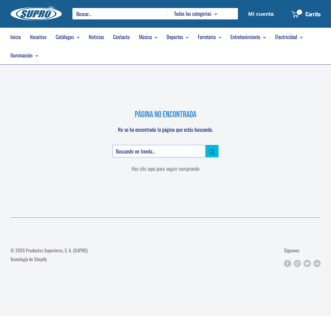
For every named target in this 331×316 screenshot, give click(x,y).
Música (145, 37)
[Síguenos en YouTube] (307, 263)
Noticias (96, 37)
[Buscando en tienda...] (212, 151)
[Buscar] (231, 13)
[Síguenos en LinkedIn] (317, 263)
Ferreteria (207, 37)
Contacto (121, 37)
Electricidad (286, 37)
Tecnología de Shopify (28, 259)
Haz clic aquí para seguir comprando (166, 168)
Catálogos (65, 37)
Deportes (175, 37)
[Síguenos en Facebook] (287, 263)
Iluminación (21, 55)
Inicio (15, 37)
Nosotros (38, 37)
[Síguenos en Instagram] (297, 263)
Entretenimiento (245, 37)
